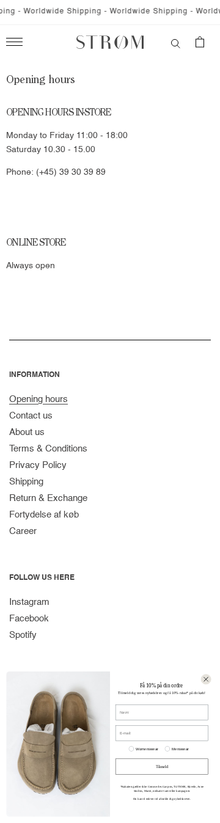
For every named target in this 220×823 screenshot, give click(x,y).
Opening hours (38, 399)
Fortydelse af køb (44, 514)
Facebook (29, 618)
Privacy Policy (38, 465)
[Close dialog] (206, 679)
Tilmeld (162, 766)
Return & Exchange (48, 498)
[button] (175, 42)
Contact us (31, 415)
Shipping (26, 481)
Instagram (29, 602)
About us (27, 432)
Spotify (23, 635)
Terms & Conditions (48, 448)
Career (23, 531)
